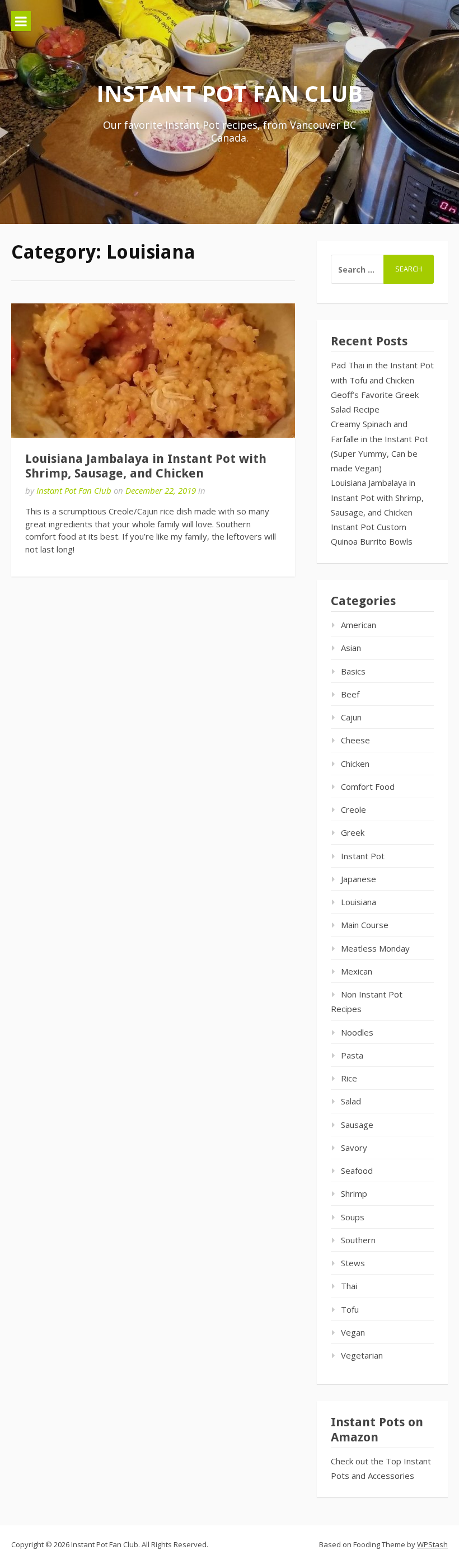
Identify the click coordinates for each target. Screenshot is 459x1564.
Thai (349, 1285)
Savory (354, 1147)
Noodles (357, 1032)
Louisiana (358, 901)
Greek (352, 832)
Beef (350, 694)
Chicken (355, 763)
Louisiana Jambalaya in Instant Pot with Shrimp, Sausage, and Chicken (145, 466)
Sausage (357, 1124)
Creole (353, 809)
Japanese (358, 878)
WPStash (432, 1544)
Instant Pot (363, 855)
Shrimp (354, 1193)
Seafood (357, 1170)
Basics (353, 671)
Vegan (353, 1332)
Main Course (364, 924)
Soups (352, 1217)
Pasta (352, 1055)
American (358, 624)
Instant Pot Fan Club (229, 93)
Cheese (355, 740)
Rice (349, 1078)
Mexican (356, 971)
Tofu (350, 1309)
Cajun (351, 717)
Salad (351, 1101)
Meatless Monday (375, 948)
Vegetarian (362, 1355)
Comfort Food (368, 786)
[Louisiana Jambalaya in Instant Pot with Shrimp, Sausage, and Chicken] (153, 370)
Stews (353, 1262)
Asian (351, 647)
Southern (358, 1239)
